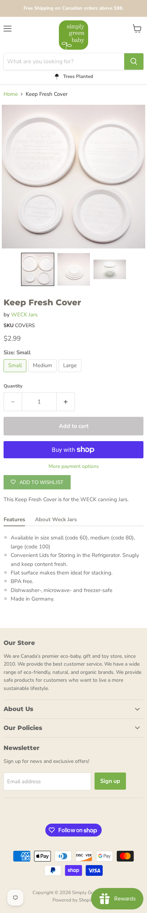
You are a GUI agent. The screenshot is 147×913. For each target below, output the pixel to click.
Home (11, 94)
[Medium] (43, 373)
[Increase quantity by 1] (66, 402)
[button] (37, 269)
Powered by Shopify (73, 900)
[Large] (71, 373)
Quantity (13, 386)
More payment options (74, 466)
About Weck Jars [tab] (56, 519)
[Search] (133, 61)
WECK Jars (24, 314)
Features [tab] (14, 519)
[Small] (16, 373)
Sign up (110, 781)
